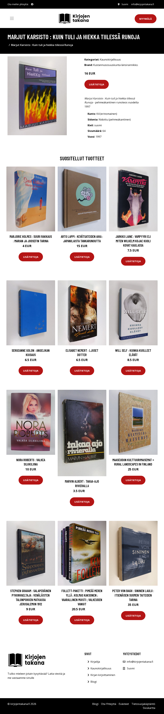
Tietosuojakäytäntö (143, 704)
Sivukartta (149, 708)
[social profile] (32, 4)
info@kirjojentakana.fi (142, 4)
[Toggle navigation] (12, 18)
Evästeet (124, 704)
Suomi (125, 4)
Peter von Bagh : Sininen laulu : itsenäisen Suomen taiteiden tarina (133, 595)
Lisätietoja (96, 84)
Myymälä (145, 18)
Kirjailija (95, 661)
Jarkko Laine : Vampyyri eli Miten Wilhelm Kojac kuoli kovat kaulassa (133, 240)
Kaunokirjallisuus (110, 59)
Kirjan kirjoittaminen (102, 675)
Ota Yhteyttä (108, 704)
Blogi (93, 681)
